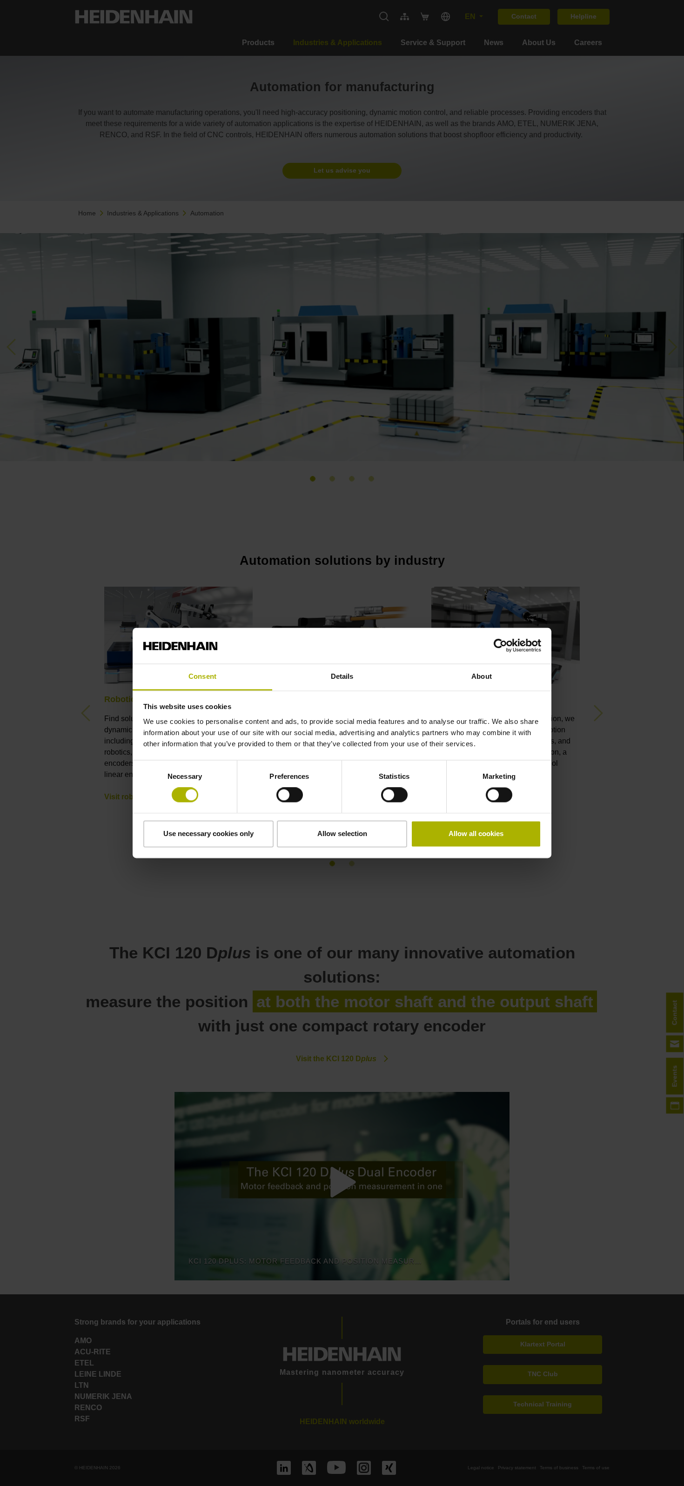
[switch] (289, 795)
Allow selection (342, 833)
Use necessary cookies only (208, 833)
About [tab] (481, 676)
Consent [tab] (202, 676)
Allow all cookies (476, 833)
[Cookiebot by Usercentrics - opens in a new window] (500, 646)
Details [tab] (342, 676)
